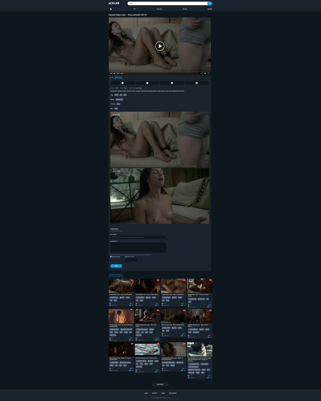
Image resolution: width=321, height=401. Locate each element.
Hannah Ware (119, 99)
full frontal (113, 335)
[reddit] (196, 83)
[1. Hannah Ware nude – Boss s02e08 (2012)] (159, 139)
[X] (122, 83)
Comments (114, 229)
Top (134, 9)
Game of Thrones (126, 362)
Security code (129, 256)
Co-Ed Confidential (127, 329)
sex (121, 94)
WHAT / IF (180, 362)
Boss (118, 104)
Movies (210, 9)
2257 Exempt (173, 393)
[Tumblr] (172, 83)
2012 (116, 108)
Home (111, 9)
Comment (113, 241)
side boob (138, 335)
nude (125, 94)
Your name (113, 234)
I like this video (110, 77)
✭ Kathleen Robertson (141, 329)
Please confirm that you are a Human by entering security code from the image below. (130, 254)
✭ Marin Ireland (166, 327)
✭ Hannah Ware (114, 297)
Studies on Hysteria (195, 369)
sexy (190, 301)
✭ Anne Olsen (204, 364)
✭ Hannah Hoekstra (141, 361)
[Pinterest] (147, 83)
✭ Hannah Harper (114, 329)
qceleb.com (158, 397)
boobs (116, 94)
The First (202, 299)
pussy (125, 332)
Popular (159, 9)
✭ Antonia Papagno (193, 366)
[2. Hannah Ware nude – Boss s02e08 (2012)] (159, 196)
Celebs (185, 9)
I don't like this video (112, 77)
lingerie (172, 365)
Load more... (160, 384)
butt (121, 332)
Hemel (151, 361)
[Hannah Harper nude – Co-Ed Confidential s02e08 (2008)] (121, 316)
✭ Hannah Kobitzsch (194, 364)
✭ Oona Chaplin (114, 362)
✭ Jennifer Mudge (193, 329)
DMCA (163, 393)
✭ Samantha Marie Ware (168, 362)
